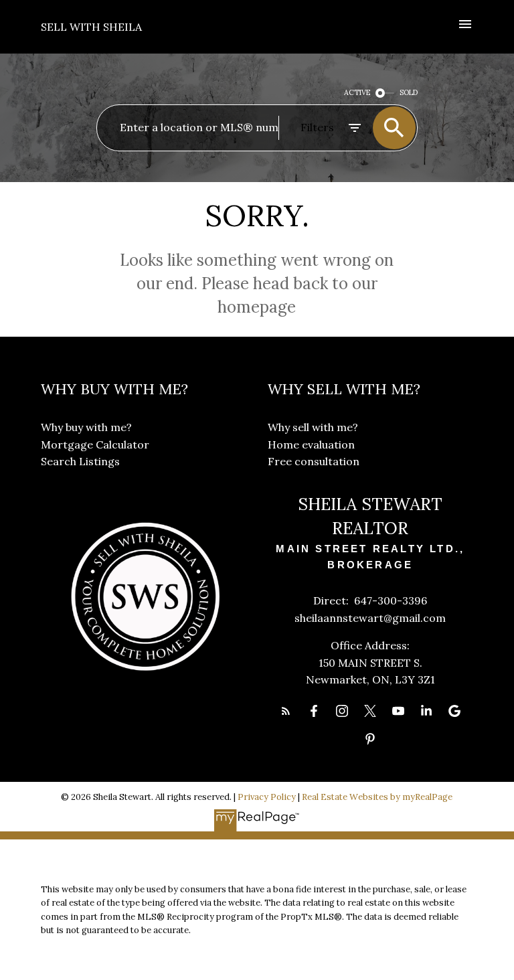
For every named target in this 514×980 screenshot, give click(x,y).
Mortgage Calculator (95, 444)
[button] (286, 711)
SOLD (409, 92)
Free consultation (313, 461)
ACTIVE (357, 92)
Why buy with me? (86, 427)
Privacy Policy (267, 797)
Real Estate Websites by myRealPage (377, 797)
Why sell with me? (313, 427)
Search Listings (80, 461)
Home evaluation (311, 444)
